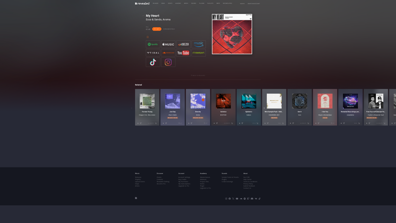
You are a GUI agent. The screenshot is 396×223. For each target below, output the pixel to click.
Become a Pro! (227, 3)
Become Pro (161, 184)
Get (157, 29)
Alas (170, 115)
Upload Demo (140, 182)
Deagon (141, 115)
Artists (137, 186)
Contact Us (247, 188)
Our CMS (246, 177)
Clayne (320, 115)
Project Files (204, 182)
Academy (178, 3)
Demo (163, 3)
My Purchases (183, 182)
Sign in (242, 3)
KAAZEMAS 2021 (274, 115)
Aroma (166, 19)
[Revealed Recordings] (142, 3)
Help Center (247, 179)
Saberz (249, 115)
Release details (170, 29)
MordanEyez (328, 115)
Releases (155, 3)
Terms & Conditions (250, 182)
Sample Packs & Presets (230, 177)
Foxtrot (370, 115)
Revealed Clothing (163, 182)
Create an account (254, 3)
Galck (175, 115)
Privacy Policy (248, 184)
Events (170, 3)
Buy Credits (182, 179)
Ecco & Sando (154, 19)
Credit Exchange (227, 182)
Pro (147, 27)
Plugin (202, 186)
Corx (299, 115)
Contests (160, 179)
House (325, 118)
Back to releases (199, 75)
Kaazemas (274, 118)
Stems (202, 184)
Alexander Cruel (379, 115)
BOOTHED (223, 115)
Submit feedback (249, 186)
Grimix (198, 115)
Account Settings (184, 177)
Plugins (201, 3)
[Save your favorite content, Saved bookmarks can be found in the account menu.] (147, 36)
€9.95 (355, 123)
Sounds (193, 3)
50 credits (151, 123)
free (279, 123)
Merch (186, 3)
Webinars (203, 179)
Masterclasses (205, 177)
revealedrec (350, 115)
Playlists (210, 3)
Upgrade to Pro (183, 186)
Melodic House (172, 118)
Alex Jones (151, 115)
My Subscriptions (184, 184)
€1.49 (254, 123)
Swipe (218, 3)
